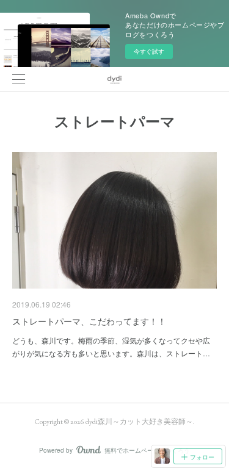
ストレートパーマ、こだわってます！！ (89, 321)
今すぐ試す (149, 51)
